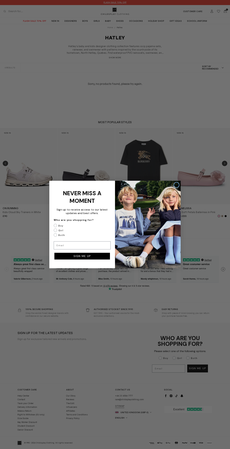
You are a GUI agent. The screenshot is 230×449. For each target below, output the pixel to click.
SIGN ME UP (82, 256)
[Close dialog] (176, 184)
